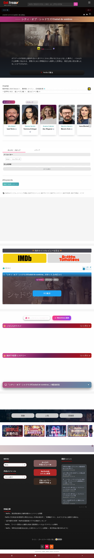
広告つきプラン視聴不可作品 (45, 481)
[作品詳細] (14, 150)
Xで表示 (47, 293)
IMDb (47, 551)
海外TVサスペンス (34, 193)
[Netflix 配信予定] (56, 431)
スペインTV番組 (22, 193)
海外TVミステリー (56, 193)
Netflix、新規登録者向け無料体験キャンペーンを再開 (23, 513)
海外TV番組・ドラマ (77, 193)
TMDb (43, 551)
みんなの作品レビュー (44, 463)
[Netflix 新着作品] (12, 431)
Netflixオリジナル (11, 193)
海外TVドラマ (45, 193)
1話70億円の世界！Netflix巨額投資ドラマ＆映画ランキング (25, 521)
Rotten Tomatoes (54, 551)
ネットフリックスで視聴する (47, 72)
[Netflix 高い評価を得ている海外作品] (78, 431)
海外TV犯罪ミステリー (11, 184)
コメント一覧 (83, 507)
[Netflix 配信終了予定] (34, 431)
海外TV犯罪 (66, 193)
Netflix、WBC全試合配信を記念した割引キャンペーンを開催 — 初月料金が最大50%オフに (36, 528)
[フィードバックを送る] (84, 14)
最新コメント (66, 459)
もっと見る (84, 326)
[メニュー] (89, 3)
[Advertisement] (47, 219)
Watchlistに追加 (61, 318)
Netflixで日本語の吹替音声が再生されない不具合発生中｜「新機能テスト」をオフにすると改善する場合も (41, 517)
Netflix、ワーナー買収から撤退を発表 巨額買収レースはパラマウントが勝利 (31, 524)
